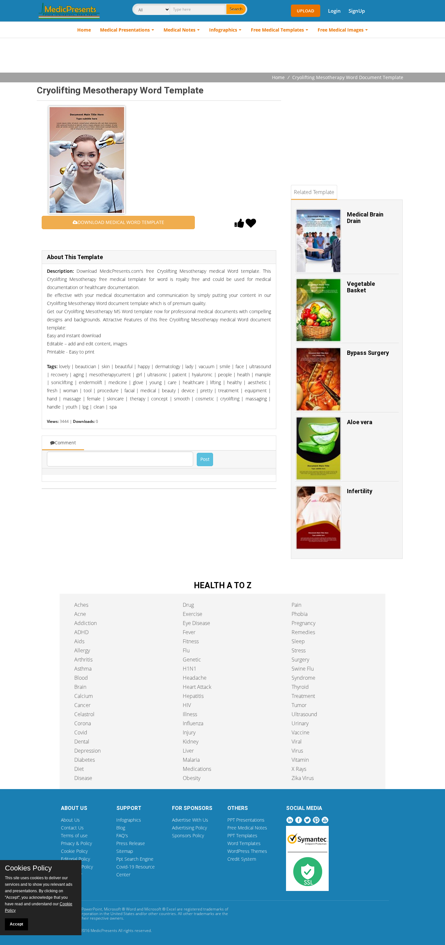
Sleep (298, 641)
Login (334, 10)
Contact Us (72, 828)
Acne (80, 614)
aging (78, 374)
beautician (85, 366)
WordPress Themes (247, 851)
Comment (65, 442)
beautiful (124, 366)
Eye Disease (196, 623)
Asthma (83, 668)
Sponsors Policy (188, 835)
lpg (85, 407)
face (240, 366)
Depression (87, 750)
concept (159, 399)
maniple (263, 374)
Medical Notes (179, 30)
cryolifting (229, 399)
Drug (188, 604)
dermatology (167, 366)
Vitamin (300, 759)
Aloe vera (359, 422)
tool (88, 390)
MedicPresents (104, 930)
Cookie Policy (74, 851)
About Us (70, 820)
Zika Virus (303, 778)
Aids (79, 641)
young (156, 382)
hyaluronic (202, 374)
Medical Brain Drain (365, 217)
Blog (120, 828)
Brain (80, 686)
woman (70, 390)
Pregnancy (303, 623)
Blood (81, 677)
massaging (256, 399)
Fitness (191, 641)
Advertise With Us (190, 820)
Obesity (191, 778)
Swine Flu (303, 668)
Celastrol (84, 714)
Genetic (192, 659)
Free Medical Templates (277, 30)
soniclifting (62, 382)
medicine (117, 382)
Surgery (300, 659)
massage (72, 399)
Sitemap (124, 851)
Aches (81, 604)
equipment (256, 390)
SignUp (357, 10)
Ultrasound (304, 714)
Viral (297, 741)
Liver (188, 750)
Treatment (303, 696)
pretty (206, 390)
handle (54, 407)
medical (148, 390)
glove (138, 382)
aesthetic (257, 382)
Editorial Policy (75, 859)
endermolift (90, 382)
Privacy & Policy (76, 843)
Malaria (191, 759)
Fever (189, 632)
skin (106, 366)
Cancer (82, 705)
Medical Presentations (125, 30)
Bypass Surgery (368, 352)
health (243, 374)
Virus (297, 750)
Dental (81, 741)
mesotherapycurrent (110, 374)
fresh (52, 390)
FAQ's (122, 835)
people (225, 374)
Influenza (193, 723)
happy (144, 366)
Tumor (299, 705)
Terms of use (74, 835)
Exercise (192, 614)
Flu (186, 650)
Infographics (223, 30)
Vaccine (300, 732)
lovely (64, 366)
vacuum (206, 366)
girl (139, 374)
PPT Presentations (246, 820)
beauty (169, 390)
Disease (83, 778)
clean (98, 407)
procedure (108, 390)
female (94, 399)
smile (225, 366)
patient (179, 374)
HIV (187, 705)
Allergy (82, 650)
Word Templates (244, 843)
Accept (16, 924)
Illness (190, 714)
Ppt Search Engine (134, 859)
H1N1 (189, 668)
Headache (195, 677)
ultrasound (260, 366)
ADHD (81, 632)
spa (113, 407)
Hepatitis (193, 696)
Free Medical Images (341, 30)
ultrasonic (157, 374)
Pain (296, 604)
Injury (189, 732)
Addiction (85, 623)
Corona (82, 723)
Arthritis (83, 659)
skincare (115, 399)
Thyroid (300, 686)
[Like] (239, 225)
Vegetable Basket (361, 287)
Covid (80, 732)
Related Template (314, 192)
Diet (79, 768)
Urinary (300, 723)
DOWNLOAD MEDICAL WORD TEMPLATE (121, 222)
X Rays (299, 768)
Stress (299, 650)
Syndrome (303, 677)
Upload (305, 11)
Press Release (130, 843)
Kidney (190, 741)
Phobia (300, 614)
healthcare (193, 382)
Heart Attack (197, 686)
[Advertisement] (222, 56)
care (172, 382)
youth (71, 407)
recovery (59, 374)
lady (189, 366)
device (187, 390)
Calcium (83, 696)
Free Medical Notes (247, 828)
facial (129, 390)
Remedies (303, 632)
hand (52, 399)
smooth (182, 399)
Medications (197, 768)
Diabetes (84, 759)
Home (84, 30)
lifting (215, 382)
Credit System (241, 859)
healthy (234, 382)
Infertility (359, 491)
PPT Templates (242, 835)
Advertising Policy (189, 828)
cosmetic (204, 399)
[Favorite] (251, 225)
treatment (228, 390)
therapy (137, 399)
